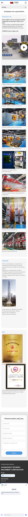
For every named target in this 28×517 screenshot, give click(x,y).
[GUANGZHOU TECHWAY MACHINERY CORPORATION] (14, 2)
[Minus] (26, 485)
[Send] (26, 514)
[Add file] (2, 514)
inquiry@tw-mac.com (9, 475)
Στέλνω (14, 453)
